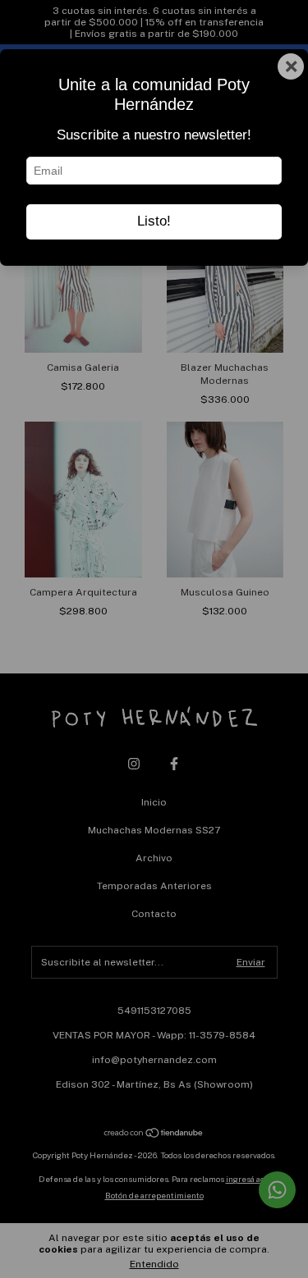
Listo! (154, 221)
